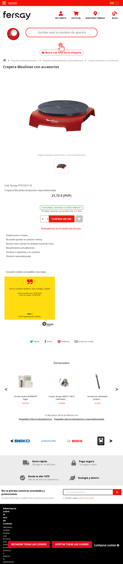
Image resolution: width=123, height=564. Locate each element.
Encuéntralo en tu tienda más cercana (62, 228)
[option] (61, 114)
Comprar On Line (61, 218)
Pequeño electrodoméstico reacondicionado (63, 60)
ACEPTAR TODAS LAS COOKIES (72, 544)
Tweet (36, 341)
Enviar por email (85, 341)
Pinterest (65, 341)
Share (49, 341)
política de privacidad (86, 498)
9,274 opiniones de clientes (30, 316)
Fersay (17, 15)
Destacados (61, 363)
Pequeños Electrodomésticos (24, 60)
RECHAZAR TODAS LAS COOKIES (28, 544)
